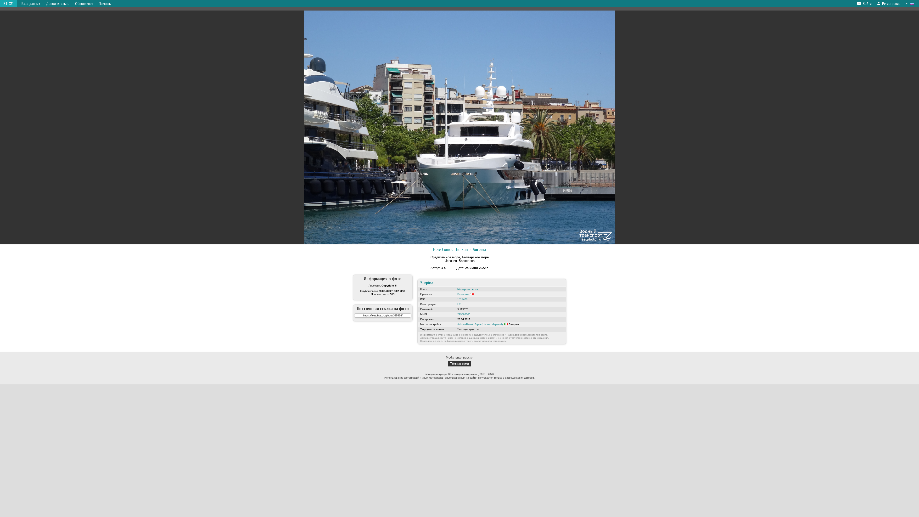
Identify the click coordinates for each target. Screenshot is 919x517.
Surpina (479, 249)
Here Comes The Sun (450, 249)
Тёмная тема (459, 363)
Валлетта (463, 294)
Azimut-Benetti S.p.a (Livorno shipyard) (480, 324)
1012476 (462, 299)
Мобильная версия (459, 357)
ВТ (6, 3)
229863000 (463, 314)
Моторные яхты (467, 289)
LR (459, 304)
